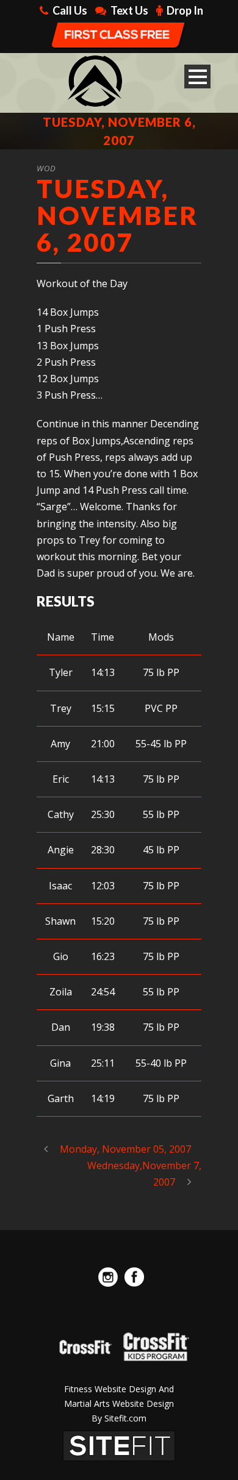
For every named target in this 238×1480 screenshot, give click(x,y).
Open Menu (197, 76)
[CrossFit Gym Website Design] (119, 1444)
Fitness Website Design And (119, 1389)
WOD (46, 168)
